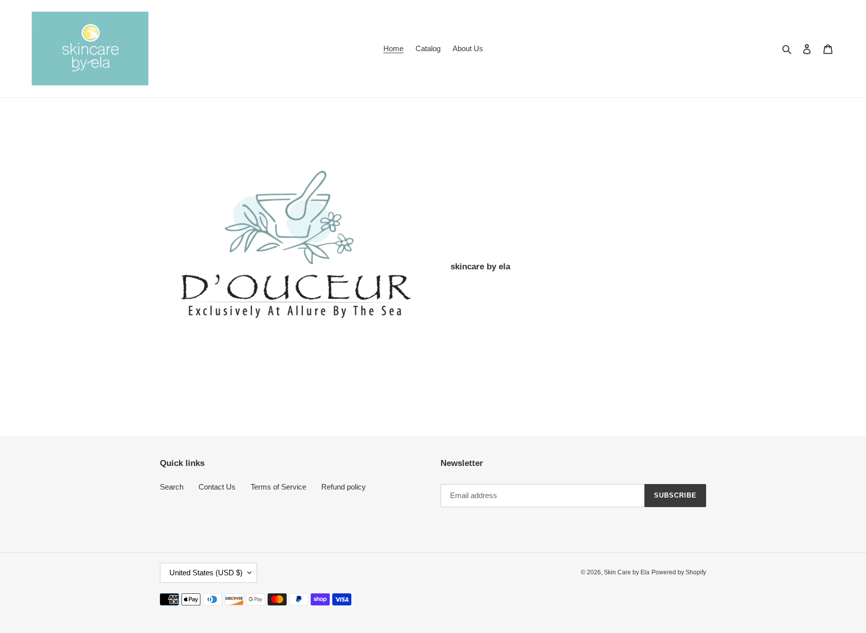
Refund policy (343, 487)
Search (171, 487)
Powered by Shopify (679, 572)
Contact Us (217, 487)
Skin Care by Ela (627, 572)
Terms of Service (278, 487)
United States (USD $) (206, 572)
